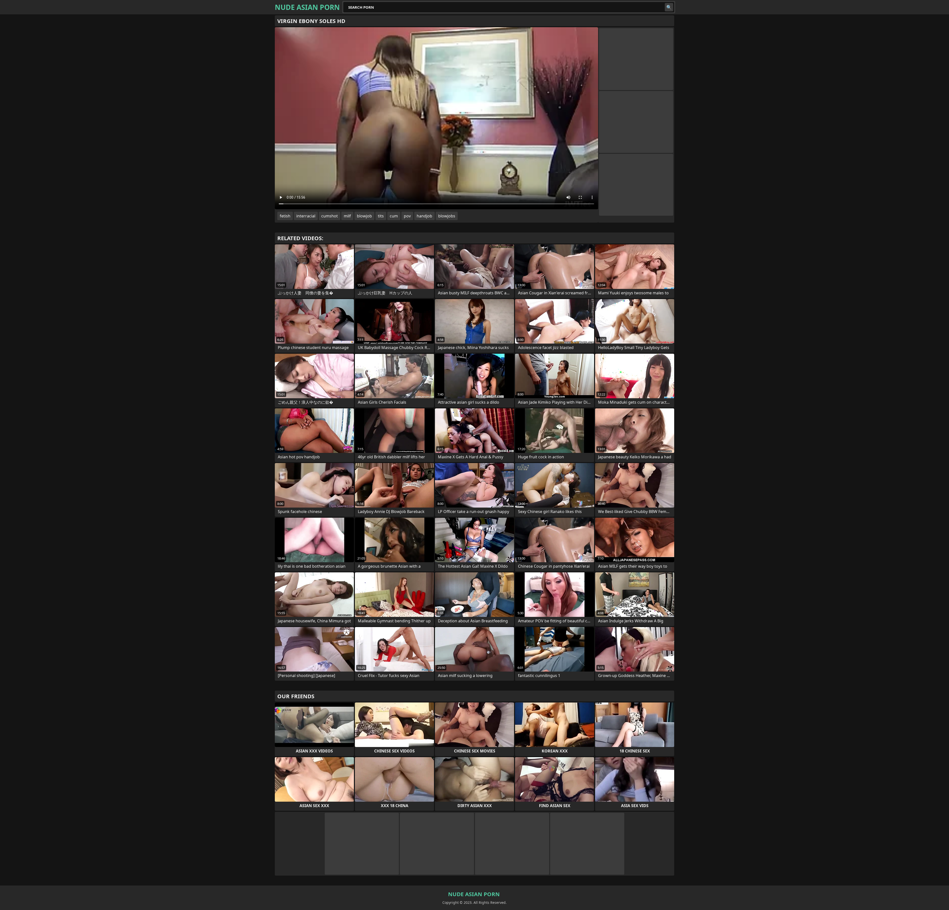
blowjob (364, 216)
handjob (424, 216)
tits (381, 216)
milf (347, 216)
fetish (285, 216)
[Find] (669, 7)
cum (394, 216)
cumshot (329, 216)
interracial (305, 216)
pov (407, 216)
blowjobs (446, 216)
